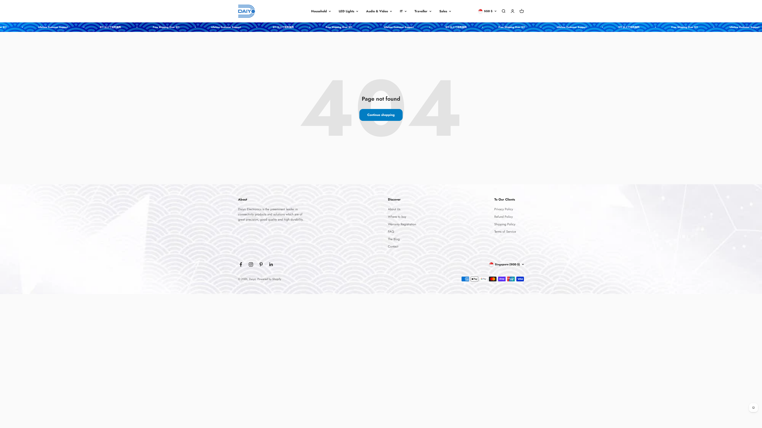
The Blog (394, 239)
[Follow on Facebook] (240, 264)
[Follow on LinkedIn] (271, 264)
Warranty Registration (402, 224)
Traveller (421, 11)
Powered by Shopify (269, 279)
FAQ (391, 231)
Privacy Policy (503, 209)
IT (401, 11)
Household (319, 11)
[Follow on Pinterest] (261, 264)
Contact (393, 246)
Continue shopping (381, 115)
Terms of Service (505, 231)
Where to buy (397, 216)
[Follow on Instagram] (251, 264)
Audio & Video (377, 11)
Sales (443, 11)
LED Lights (346, 11)
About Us (394, 209)
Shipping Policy (504, 224)
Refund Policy (503, 216)
